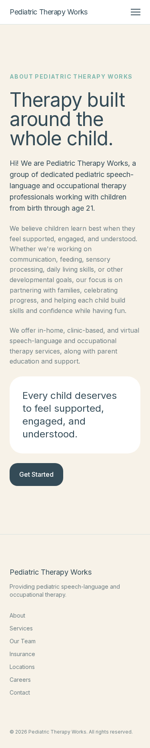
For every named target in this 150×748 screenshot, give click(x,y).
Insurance (22, 653)
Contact (20, 692)
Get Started (36, 474)
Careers (20, 679)
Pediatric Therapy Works (49, 12)
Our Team (23, 641)
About (17, 615)
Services (21, 628)
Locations (22, 666)
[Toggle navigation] (135, 12)
